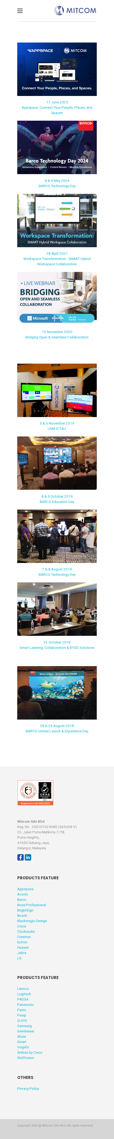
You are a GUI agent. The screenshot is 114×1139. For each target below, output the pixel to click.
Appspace (25, 889)
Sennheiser (25, 1031)
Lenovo (23, 988)
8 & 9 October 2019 (57, 496)
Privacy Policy (28, 1088)
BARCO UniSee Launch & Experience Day (57, 731)
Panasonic (25, 1004)
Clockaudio (26, 931)
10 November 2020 (57, 332)
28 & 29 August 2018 (57, 726)
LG (19, 958)
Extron (22, 942)
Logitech (24, 994)
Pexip (21, 1015)
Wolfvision (25, 1058)
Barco (21, 899)
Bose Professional (31, 905)
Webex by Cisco (29, 1052)
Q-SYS (22, 1020)
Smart (22, 1042)
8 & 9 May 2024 (57, 180)
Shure (21, 1036)
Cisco (21, 926)
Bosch (22, 915)
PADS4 (22, 999)
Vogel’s (23, 1047)
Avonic (22, 894)
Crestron (24, 937)
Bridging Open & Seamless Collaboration (57, 337)
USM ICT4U (57, 428)
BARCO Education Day (57, 501)
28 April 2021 (57, 253)
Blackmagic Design (32, 921)
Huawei (23, 947)
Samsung (24, 1026)
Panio (21, 1010)
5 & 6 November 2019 (57, 423)
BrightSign (25, 910)
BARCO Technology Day (57, 186)
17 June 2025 (57, 102)
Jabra (21, 953)
